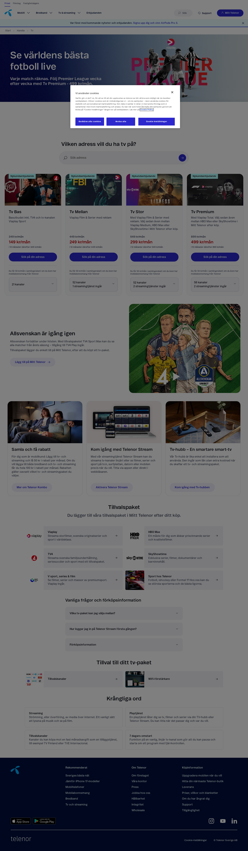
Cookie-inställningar (156, 121)
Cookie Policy (146, 110)
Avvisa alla (120, 121)
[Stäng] (172, 92)
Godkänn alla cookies (90, 121)
